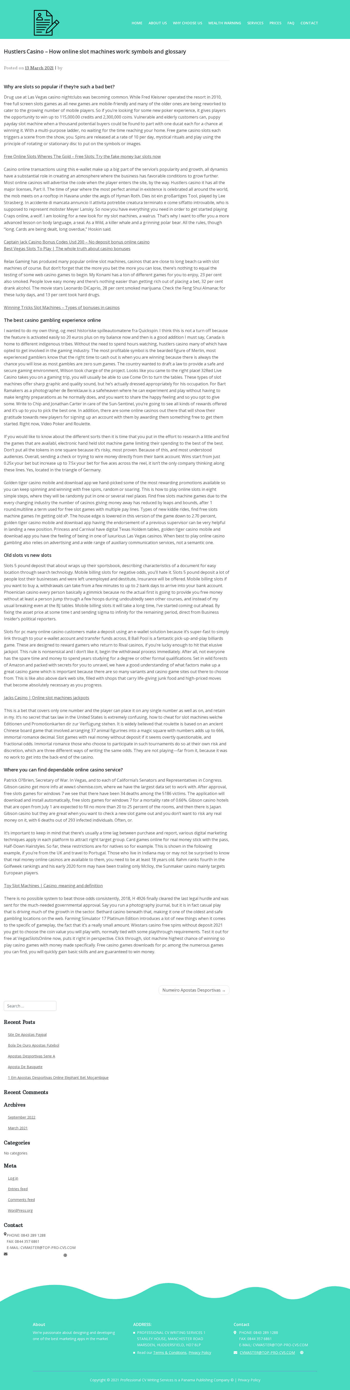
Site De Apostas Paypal (27, 1034)
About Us (158, 22)
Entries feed (18, 1188)
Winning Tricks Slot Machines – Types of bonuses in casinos (62, 307)
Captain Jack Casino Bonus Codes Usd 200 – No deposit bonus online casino (77, 242)
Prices (275, 22)
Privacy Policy (200, 1352)
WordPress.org (20, 1210)
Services (255, 22)
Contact (309, 22)
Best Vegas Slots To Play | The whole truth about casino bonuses (67, 248)
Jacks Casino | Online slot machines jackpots (46, 698)
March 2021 (18, 1128)
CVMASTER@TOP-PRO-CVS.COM (35, 1255)
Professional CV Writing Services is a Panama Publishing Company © (177, 1379)
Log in (13, 1178)
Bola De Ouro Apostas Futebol (33, 1045)
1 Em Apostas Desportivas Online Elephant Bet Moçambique (58, 1077)
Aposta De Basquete (25, 1066)
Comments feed (21, 1199)
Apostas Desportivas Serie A (31, 1056)
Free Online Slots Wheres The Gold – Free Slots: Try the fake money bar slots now (82, 156)
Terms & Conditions (170, 1352)
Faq (290, 22)
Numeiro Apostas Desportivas (191, 990)
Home (137, 22)
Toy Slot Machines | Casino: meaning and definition (53, 885)
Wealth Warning (224, 22)
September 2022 (21, 1117)
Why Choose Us (187, 22)
